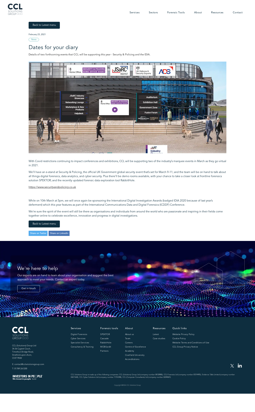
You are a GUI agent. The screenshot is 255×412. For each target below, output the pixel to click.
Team (127, 339)
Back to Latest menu (44, 25)
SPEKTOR (105, 334)
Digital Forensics (79, 334)
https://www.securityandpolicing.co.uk (52, 187)
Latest (156, 334)
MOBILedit (105, 347)
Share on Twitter (38, 233)
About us (129, 334)
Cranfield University (134, 355)
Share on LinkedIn (59, 233)
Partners (104, 351)
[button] (134, 13)
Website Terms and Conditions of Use (190, 343)
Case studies (159, 339)
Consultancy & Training (82, 347)
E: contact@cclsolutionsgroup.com (28, 364)
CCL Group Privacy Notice (185, 347)
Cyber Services (78, 339)
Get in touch (29, 288)
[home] (15, 9)
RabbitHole (105, 343)
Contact (238, 12)
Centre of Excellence (135, 347)
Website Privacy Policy (183, 334)
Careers (129, 343)
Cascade (104, 339)
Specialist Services (80, 343)
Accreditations (132, 359)
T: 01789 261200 (19, 369)
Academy (129, 351)
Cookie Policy (179, 339)
